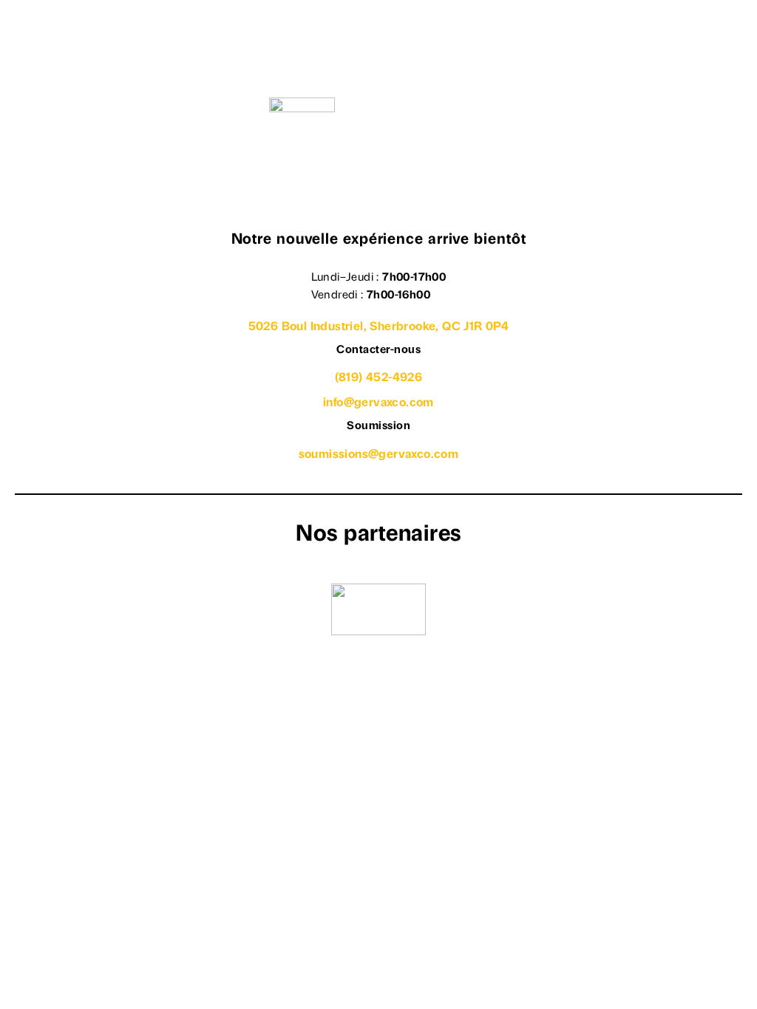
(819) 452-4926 (379, 378)
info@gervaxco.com (378, 403)
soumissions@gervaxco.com (379, 455)
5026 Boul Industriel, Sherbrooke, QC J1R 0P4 (378, 327)
